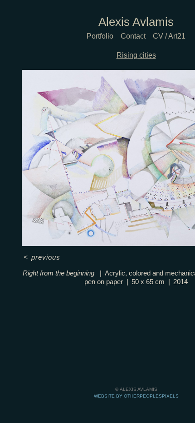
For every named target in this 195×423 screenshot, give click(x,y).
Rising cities (136, 55)
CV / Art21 (169, 36)
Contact (133, 36)
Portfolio (100, 36)
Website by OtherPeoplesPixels (136, 395)
